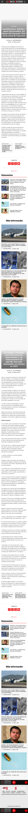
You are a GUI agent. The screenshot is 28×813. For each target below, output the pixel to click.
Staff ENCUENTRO (17, 40)
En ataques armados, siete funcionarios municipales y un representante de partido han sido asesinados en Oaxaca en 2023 (7, 148)
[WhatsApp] (15, 163)
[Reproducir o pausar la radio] (14, 810)
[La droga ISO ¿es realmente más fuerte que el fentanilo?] (5, 204)
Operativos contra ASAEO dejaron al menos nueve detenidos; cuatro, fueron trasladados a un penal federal (18, 181)
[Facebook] (9, 163)
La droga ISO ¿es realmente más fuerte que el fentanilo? (17, 204)
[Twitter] (12, 163)
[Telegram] (18, 163)
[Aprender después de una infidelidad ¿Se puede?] (5, 211)
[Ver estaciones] (26, 810)
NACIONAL (14, 26)
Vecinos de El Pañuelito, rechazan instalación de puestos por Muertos (20, 147)
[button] (5, 810)
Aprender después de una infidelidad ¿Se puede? (16, 211)
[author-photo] (2, 248)
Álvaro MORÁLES (6, 303)
